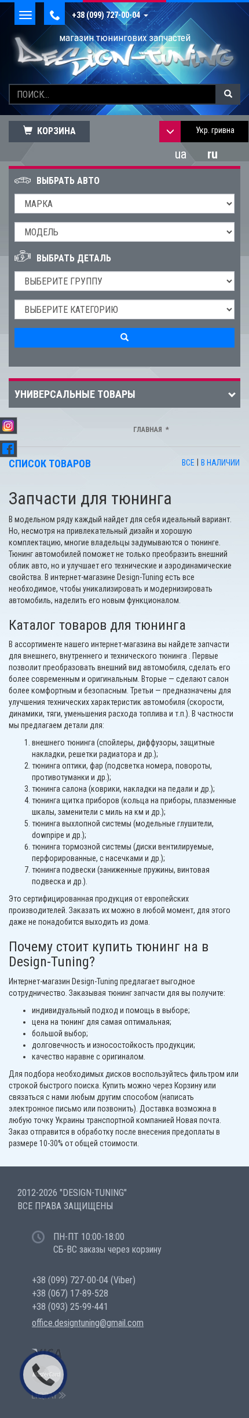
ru (212, 154)
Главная (147, 430)
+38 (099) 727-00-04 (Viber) (84, 1280)
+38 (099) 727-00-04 (108, 15)
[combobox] (214, 131)
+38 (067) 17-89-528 (70, 1293)
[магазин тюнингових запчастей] (124, 55)
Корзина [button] (54, 130)
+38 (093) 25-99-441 (70, 1306)
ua (180, 154)
